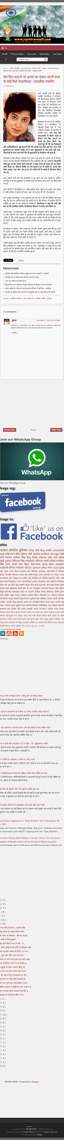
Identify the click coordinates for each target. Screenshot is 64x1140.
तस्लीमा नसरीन (36, 68)
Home (4, 54)
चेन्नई (43, 591)
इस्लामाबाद (4, 578)
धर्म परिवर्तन (44, 578)
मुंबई (2, 560)
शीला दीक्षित (5, 595)
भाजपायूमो (50, 585)
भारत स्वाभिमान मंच (11, 622)
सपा (29, 571)
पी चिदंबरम (59, 571)
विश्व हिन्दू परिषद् (30, 557)
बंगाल (23, 605)
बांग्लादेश (8, 574)
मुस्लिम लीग (20, 626)
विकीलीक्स (43, 605)
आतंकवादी (51, 571)
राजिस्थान (53, 612)
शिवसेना (61, 581)
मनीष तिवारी (37, 616)
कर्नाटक (23, 571)
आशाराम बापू (5, 609)
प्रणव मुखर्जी (16, 605)
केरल (41, 574)
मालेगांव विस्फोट (32, 605)
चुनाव (6, 571)
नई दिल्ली (4, 598)
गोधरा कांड (34, 585)
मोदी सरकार (6, 557)
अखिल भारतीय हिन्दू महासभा (12, 602)
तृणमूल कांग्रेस (21, 612)
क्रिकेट (3, 612)
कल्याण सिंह (16, 619)
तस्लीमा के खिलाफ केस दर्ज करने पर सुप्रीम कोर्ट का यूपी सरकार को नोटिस (30, 292)
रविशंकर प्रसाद (46, 598)
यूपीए (62, 585)
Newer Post (10, 430)
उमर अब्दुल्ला (14, 578)
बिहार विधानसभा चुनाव (36, 564)
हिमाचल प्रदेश (18, 574)
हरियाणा (24, 595)
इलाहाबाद (16, 591)
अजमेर (8, 605)
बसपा (38, 612)
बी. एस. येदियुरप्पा (34, 588)
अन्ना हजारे (12, 564)
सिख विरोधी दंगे (54, 616)
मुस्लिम (44, 68)
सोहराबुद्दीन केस (12, 616)
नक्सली (30, 609)
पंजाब (62, 574)
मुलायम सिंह (35, 598)
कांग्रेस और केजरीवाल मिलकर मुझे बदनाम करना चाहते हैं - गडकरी (26, 273)
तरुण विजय (10, 612)
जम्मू (50, 557)
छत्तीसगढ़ (28, 626)
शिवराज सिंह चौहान (56, 588)
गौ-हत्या (31, 591)
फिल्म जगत (45, 602)
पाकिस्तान (10, 554)
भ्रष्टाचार (45, 588)
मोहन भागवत (33, 581)
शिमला (45, 616)
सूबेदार (14, 320)
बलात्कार (42, 585)
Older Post (56, 430)
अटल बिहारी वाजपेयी (56, 605)
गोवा (30, 616)
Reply (14, 332)
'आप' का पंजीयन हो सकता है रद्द (15, 281)
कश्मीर (49, 550)
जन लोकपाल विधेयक (55, 595)
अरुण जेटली (22, 581)
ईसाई (2, 574)
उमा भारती (28, 574)
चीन (25, 588)
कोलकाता (43, 595)
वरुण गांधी (60, 612)
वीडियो (3, 616)
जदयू (2, 622)
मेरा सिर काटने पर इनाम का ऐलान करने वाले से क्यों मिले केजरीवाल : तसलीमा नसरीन (31, 78)
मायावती (17, 598)
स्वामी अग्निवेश (58, 598)
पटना (11, 571)
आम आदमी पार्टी (26, 68)
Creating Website (28, 1132)
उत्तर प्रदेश (58, 557)
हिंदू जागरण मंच (36, 626)
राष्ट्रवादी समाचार (31, 1129)
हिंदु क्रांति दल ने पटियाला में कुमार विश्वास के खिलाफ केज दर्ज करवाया (28, 285)
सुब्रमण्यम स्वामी (16, 588)
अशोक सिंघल (33, 595)
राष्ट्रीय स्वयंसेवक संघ (43, 554)
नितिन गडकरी (53, 568)
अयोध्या (17, 557)
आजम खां (28, 602)
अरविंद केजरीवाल (14, 68)
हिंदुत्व (2, 591)
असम (26, 616)
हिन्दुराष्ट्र (13, 581)
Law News (57, 54)
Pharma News (17, 54)
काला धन (24, 591)
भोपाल (17, 571)
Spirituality (44, 54)
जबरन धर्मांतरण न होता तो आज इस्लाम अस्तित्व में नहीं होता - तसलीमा (28, 288)
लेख (21, 564)
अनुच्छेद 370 (59, 619)
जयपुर (57, 574)
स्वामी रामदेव (50, 560)
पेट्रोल (24, 619)
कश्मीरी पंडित (24, 585)
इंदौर (2, 585)
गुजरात (8, 560)
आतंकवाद (42, 571)
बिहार (52, 564)
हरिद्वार (21, 616)
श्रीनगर (39, 560)
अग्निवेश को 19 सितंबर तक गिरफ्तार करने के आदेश (22, 277)
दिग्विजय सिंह (18, 560)
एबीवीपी (51, 609)
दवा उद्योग (12, 585)
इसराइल (3, 619)
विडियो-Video (52, 622)
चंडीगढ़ (38, 591)
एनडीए (9, 619)
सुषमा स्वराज (15, 595)
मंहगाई (57, 585)
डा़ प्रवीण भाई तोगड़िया (29, 578)
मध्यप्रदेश (30, 560)
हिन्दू (43, 550)
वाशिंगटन (54, 581)
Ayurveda (31, 54)
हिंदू (17, 585)
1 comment (8, 86)
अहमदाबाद (36, 568)
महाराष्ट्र (52, 578)
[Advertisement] (26, 401)
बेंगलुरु (36, 574)
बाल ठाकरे (44, 612)
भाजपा (4, 550)
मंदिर (18, 554)
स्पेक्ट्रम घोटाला (24, 567)
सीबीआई (34, 571)
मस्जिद (12, 567)
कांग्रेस (14, 550)
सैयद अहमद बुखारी (47, 619)
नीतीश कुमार (59, 591)
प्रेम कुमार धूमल (33, 619)
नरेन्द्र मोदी (34, 550)
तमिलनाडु (50, 591)
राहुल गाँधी (59, 554)
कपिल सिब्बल (59, 609)
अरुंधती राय (49, 574)
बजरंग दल (31, 612)
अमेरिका (44, 568)
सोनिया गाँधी (27, 554)
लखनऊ (43, 557)
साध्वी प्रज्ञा (5, 588)
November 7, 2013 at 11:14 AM (48, 320)
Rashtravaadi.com (50, 1132)
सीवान (43, 626)
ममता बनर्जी (55, 602)
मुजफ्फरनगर (25, 598)
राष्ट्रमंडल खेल (44, 581)
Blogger (35, 1081)
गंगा (5, 585)
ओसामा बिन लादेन (19, 609)
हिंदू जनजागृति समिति (27, 622)
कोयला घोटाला (10, 626)
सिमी (62, 616)
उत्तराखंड (36, 602)
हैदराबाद (8, 591)
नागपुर (11, 598)
